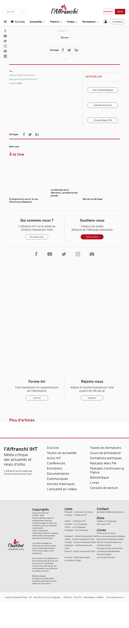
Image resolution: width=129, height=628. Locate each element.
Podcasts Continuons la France (107, 470)
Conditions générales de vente (44, 581)
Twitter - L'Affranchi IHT (75, 521)
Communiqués (57, 479)
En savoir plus (37, 236)
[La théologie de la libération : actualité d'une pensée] (64, 187)
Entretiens (54, 468)
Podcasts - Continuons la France (78, 512)
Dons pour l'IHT (103, 524)
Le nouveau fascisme (106, 557)
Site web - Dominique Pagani (77, 557)
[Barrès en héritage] (101, 196)
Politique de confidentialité (43, 578)
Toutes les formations (105, 448)
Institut (37, 398)
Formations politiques (106, 458)
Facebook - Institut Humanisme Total (80, 536)
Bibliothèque (99, 478)
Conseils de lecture (104, 488)
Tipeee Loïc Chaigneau (107, 521)
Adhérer (108, 11)
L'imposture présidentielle (108, 551)
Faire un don (92, 236)
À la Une (16, 154)
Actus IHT (54, 458)
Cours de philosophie (105, 453)
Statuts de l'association (41, 583)
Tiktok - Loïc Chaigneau (74, 527)
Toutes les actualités (62, 453)
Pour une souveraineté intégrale (111, 536)
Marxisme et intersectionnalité (110, 539)
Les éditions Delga (72, 560)
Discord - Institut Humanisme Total (79, 551)
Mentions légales (39, 576)
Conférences (56, 463)
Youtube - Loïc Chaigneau (75, 524)
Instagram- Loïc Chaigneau (76, 530)
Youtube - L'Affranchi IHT (75, 515)
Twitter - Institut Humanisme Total (79, 539)
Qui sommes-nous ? (115, 597)
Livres (94, 483)
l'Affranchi (67, 597)
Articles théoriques (61, 484)
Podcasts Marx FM (103, 463)
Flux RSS (78, 597)
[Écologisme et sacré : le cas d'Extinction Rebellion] (27, 196)
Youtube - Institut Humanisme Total (80, 542)
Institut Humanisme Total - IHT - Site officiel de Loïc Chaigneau (32, 597)
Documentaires (58, 474)
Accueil (61, 31)
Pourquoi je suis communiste (109, 548)
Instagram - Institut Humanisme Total (78, 547)
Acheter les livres (103, 105)
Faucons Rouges (104, 554)
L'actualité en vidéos (62, 489)
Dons (120, 11)
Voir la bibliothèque (102, 90)
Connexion (117, 21)
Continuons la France (106, 533)
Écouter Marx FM (103, 120)
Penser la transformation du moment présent (109, 544)
